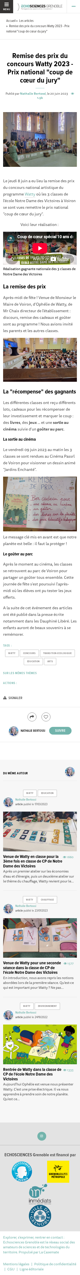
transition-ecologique (57, 653)
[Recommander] (46, 717)
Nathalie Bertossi (33, 93)
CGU (11, 1269)
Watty (30, 194)
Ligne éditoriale (32, 1269)
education (33, 661)
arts (50, 661)
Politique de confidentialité (55, 1264)
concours (29, 653)
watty (12, 653)
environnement (47, 1006)
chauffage (47, 899)
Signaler (15, 698)
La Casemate (49, 1252)
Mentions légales (16, 1264)
